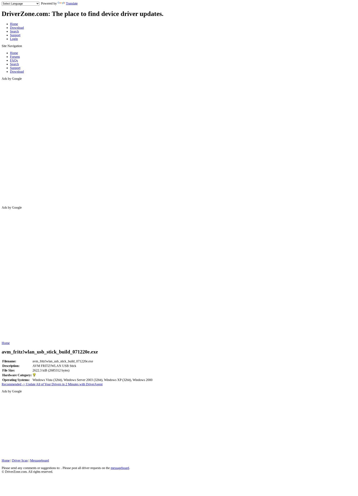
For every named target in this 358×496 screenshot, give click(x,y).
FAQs (14, 60)
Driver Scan (20, 460)
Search (14, 31)
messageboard (120, 468)
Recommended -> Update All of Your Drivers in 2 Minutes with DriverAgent (52, 384)
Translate (72, 3)
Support (15, 35)
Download (17, 27)
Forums (15, 56)
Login (14, 39)
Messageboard (39, 460)
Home (14, 24)
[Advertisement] (18, 143)
